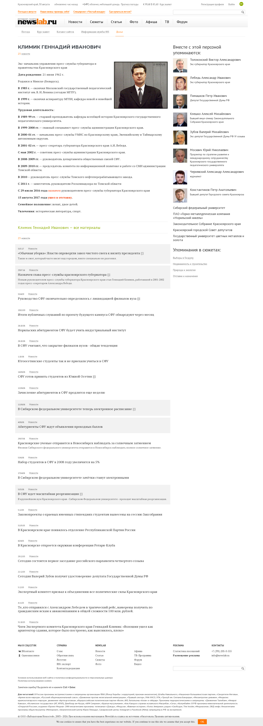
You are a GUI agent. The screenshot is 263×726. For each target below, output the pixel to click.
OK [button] (202, 721)
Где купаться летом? (120, 11)
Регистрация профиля (212, 4)
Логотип (61, 659)
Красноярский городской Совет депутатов (202, 230)
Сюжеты (100, 659)
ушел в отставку (60, 197)
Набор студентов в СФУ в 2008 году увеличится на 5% (59, 462)
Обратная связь (65, 655)
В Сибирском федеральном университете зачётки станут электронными (73, 477)
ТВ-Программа (142, 655)
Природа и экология (184, 270)
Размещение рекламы (186, 655)
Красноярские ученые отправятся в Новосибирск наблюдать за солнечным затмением (84, 443)
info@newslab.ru (220, 655)
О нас (60, 651)
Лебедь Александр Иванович (210, 78)
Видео (138, 664)
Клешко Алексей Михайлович (210, 114)
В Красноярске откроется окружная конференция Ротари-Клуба (66, 545)
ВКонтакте (27, 651)
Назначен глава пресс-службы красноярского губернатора (63, 274)
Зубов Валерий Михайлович (209, 132)
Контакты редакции (68, 668)
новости (25, 53)
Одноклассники (30, 655)
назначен (54, 190)
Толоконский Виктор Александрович (215, 60)
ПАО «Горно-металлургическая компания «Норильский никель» (201, 216)
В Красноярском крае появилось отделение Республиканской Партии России (76, 530)
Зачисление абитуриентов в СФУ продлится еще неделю (61, 392)
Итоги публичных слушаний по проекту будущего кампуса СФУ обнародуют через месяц (86, 314)
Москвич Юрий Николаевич (209, 150)
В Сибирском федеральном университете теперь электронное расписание (76, 409)
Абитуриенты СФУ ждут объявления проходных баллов (60, 426)
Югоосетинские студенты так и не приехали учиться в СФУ (63, 361)
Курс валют (166, 4)
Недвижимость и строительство (190, 264)
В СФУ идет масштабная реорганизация (50, 494)
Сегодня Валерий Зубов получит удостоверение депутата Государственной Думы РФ (83, 576)
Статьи (99, 655)
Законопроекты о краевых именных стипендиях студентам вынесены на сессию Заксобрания (90, 514)
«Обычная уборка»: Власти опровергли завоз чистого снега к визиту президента (80, 253)
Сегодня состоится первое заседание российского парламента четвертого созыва (81, 561)
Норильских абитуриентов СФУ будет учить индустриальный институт (72, 330)
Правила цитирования (167, 716)
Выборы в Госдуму (183, 257)
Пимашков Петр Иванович (208, 96)
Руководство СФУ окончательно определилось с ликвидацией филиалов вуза (78, 298)
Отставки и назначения (185, 276)
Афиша (138, 651)
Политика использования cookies (35, 680)
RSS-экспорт (64, 664)
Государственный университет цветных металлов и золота (208, 238)
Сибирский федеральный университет (199, 208)
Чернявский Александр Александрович (217, 172)
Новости (32, 248)
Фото (98, 664)
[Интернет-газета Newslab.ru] (39, 22)
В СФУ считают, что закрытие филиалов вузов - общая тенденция (68, 345)
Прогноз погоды (129, 4)
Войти (231, 4)
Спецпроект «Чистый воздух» (89, 11)
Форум (138, 659)
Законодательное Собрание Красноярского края (207, 224)
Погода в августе (27, 11)
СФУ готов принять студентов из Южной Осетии (56, 376)
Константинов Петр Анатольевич (213, 190)
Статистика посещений (186, 651)
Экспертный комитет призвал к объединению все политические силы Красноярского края (87, 591)
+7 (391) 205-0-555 (222, 651)
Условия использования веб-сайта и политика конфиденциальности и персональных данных (65, 677)
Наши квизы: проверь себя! (54, 11)
